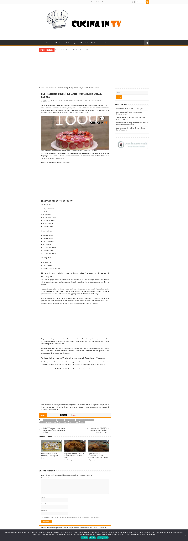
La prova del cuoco (51, 2)
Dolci (103, 2)
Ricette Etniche (95, 2)
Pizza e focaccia (83, 2)
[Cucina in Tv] (94, 21)
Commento (45, 478)
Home (42, 2)
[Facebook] (134, 2)
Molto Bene (59, 43)
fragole (60, 420)
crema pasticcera (49, 420)
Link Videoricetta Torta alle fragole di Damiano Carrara (75, 369)
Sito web (44, 510)
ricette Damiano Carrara (85, 420)
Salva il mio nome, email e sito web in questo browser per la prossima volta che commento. (71, 517)
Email (43, 504)
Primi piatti (64, 2)
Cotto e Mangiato (71, 43)
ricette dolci (63, 422)
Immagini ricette (72, 100)
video (82, 422)
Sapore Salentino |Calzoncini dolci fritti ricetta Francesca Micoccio (98, 456)
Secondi (72, 2)
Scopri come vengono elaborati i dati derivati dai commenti (87, 527)
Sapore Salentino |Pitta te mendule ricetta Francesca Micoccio (73, 50)
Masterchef (84, 43)
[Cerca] (147, 2)
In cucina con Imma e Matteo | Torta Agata (49, 455)
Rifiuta (92, 538)
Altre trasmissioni (96, 43)
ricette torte (74, 422)
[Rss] (132, 2)
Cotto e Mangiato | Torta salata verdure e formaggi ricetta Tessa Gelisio (54, 429)
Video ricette (97, 100)
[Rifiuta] (185, 535)
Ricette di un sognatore (83, 100)
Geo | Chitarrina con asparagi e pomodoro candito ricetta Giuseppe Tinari (96, 429)
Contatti (107, 43)
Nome (43, 497)
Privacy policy (103, 538)
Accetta (84, 538)
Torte (92, 100)
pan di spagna (70, 420)
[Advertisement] (94, 68)
